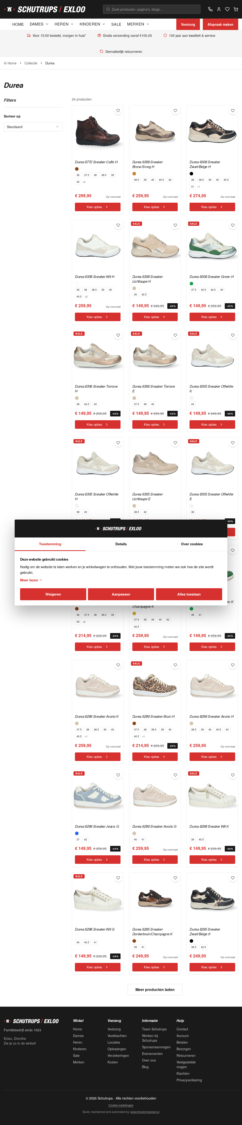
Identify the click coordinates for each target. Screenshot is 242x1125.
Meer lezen (29, 580)
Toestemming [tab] (50, 543)
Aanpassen (121, 594)
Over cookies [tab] (192, 543)
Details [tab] (121, 543)
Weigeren (53, 594)
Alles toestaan (189, 594)
